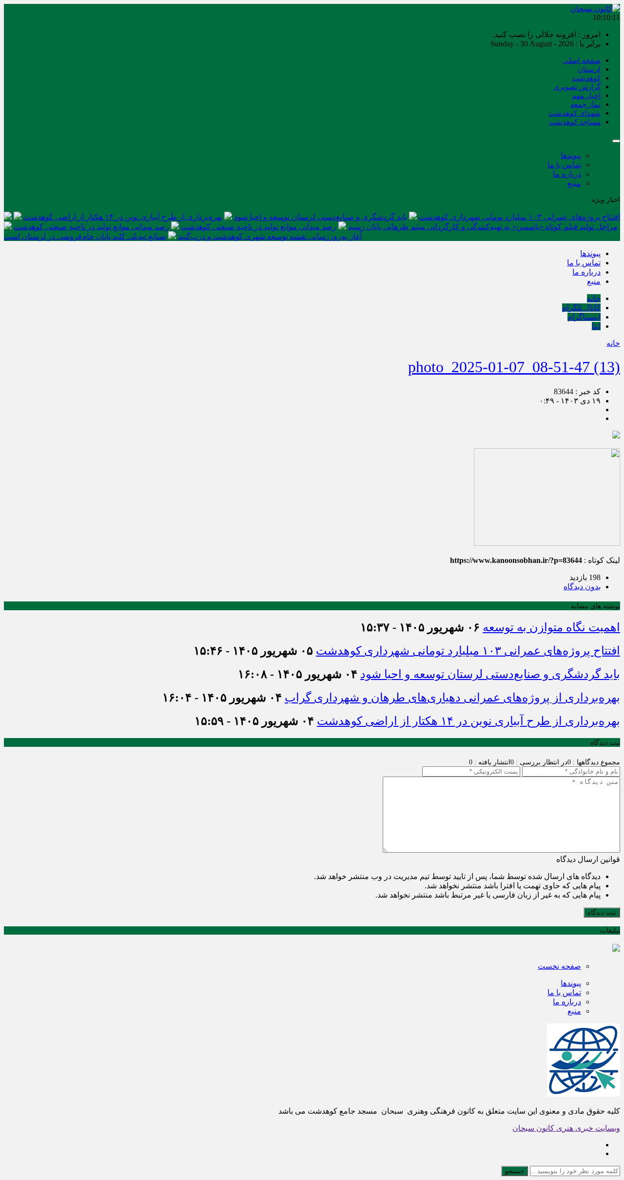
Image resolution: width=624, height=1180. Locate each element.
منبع (574, 183)
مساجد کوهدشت (575, 122)
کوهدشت (586, 78)
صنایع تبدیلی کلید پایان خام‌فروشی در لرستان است (85, 236)
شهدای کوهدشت (574, 113)
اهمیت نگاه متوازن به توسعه (551, 627)
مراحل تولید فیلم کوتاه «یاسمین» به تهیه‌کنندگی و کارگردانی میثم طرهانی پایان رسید (483, 226)
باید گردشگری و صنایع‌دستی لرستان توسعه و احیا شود (320, 217)
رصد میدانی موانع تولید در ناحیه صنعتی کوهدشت (258, 226)
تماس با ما (564, 164)
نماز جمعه (585, 104)
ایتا (596, 326)
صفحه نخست (559, 966)
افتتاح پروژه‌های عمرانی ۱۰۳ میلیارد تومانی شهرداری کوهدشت (519, 217)
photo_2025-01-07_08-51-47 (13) (514, 367)
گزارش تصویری (577, 87)
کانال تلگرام (581, 307)
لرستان (589, 69)
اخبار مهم (586, 96)
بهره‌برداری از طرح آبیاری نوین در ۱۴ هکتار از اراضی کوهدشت (122, 217)
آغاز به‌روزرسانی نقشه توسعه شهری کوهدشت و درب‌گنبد (270, 236)
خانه (594, 298)
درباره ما (567, 174)
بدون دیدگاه (582, 586)
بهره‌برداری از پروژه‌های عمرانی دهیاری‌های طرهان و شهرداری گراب (452, 697)
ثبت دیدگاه (601, 912)
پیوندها (571, 155)
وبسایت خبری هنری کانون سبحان (566, 1128)
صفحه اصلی (582, 60)
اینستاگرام (584, 317)
